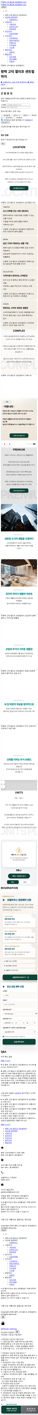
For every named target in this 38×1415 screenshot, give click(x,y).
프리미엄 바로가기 (19, 490)
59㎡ (19, 870)
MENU (4, 7)
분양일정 (12, 29)
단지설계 (12, 45)
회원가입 (13, 1329)
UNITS (11, 52)
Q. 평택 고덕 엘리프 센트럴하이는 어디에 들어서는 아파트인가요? (18, 1066)
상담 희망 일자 (7, 1009)
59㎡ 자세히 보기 (19, 876)
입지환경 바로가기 (19, 188)
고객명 (3, 105)
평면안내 (8, 50)
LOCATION (13, 34)
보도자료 (12, 57)
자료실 (11, 61)
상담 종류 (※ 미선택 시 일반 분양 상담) (14, 1027)
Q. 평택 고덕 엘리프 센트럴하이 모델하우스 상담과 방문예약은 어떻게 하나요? (18, 1119)
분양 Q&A (13, 59)
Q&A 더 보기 (5, 1061)
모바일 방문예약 (11, 17)
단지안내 (8, 36)
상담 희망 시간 (7, 1018)
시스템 (11, 47)
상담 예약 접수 (19, 1042)
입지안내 (8, 31)
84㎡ (25, 882)
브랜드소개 (13, 27)
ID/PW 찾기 (5, 1329)
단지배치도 (13, 38)
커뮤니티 (12, 43)
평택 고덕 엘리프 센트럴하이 (16, 15)
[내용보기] (29, 120)
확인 (3, 144)
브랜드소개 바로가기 (20, 433)
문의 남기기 (5, 122)
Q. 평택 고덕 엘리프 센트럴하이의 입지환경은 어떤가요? (18, 1100)
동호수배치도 (14, 40)
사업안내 (8, 22)
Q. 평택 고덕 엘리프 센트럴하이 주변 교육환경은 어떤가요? (18, 1110)
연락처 (3, 107)
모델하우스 (13, 20)
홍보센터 (8, 54)
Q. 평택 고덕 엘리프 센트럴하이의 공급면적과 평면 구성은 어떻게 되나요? (18, 1114)
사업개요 (12, 24)
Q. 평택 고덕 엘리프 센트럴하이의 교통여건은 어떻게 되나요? (18, 1105)
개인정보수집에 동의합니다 (11, 1036)
